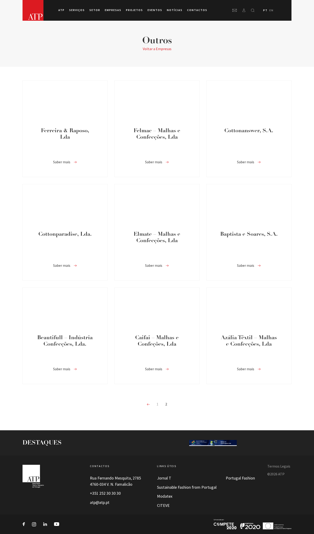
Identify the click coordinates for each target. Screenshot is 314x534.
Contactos (197, 10)
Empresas (113, 10)
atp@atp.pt (99, 502)
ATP (61, 10)
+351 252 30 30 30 (105, 493)
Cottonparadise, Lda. (65, 234)
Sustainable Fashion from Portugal (187, 487)
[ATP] (33, 10)
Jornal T (164, 478)
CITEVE (163, 505)
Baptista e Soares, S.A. (249, 234)
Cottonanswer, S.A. (248, 131)
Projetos (134, 10)
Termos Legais (278, 466)
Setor (94, 10)
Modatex (164, 496)
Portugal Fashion (240, 478)
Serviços (77, 10)
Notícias (175, 10)
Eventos (155, 10)
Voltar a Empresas (157, 48)
